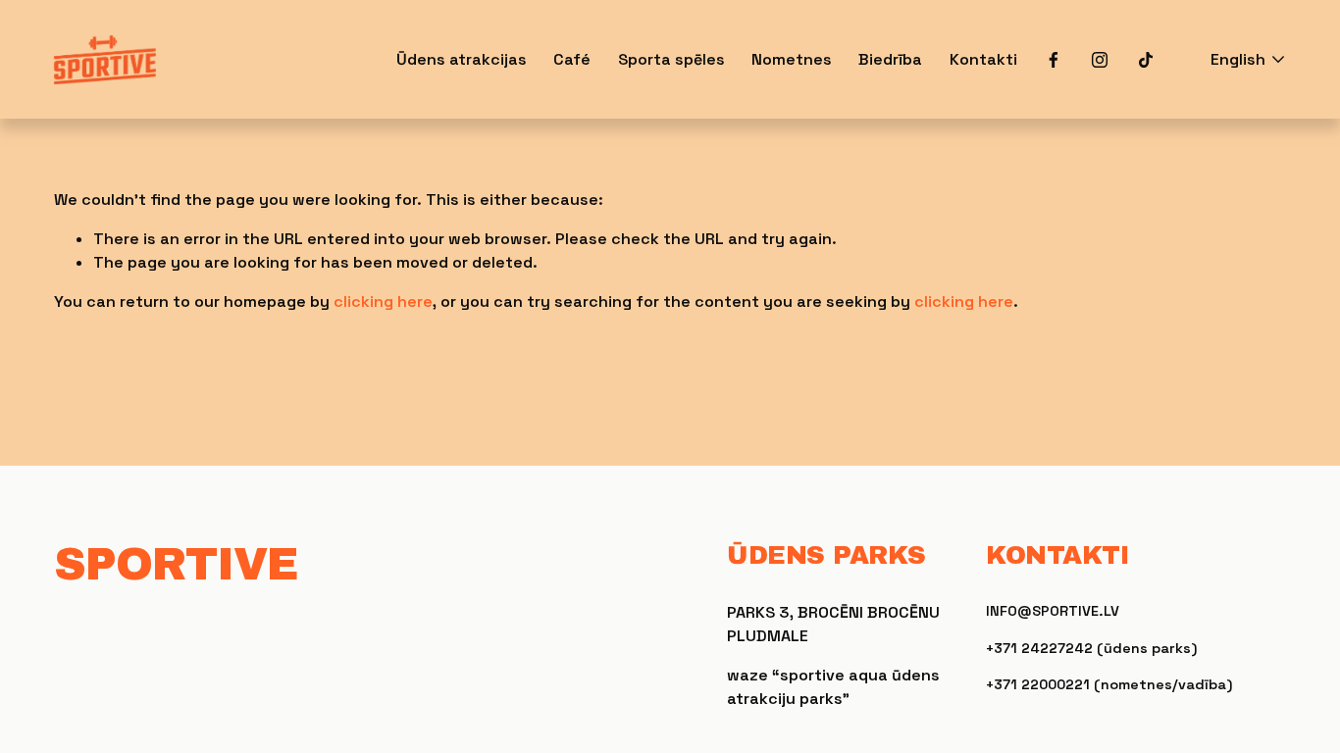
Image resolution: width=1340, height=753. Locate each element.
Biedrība (890, 59)
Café (572, 59)
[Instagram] (1099, 60)
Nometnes (791, 59)
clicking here (383, 301)
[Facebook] (1053, 60)
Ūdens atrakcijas (461, 59)
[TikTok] (1146, 60)
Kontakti (983, 59)
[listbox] (1235, 59)
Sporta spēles (671, 59)
